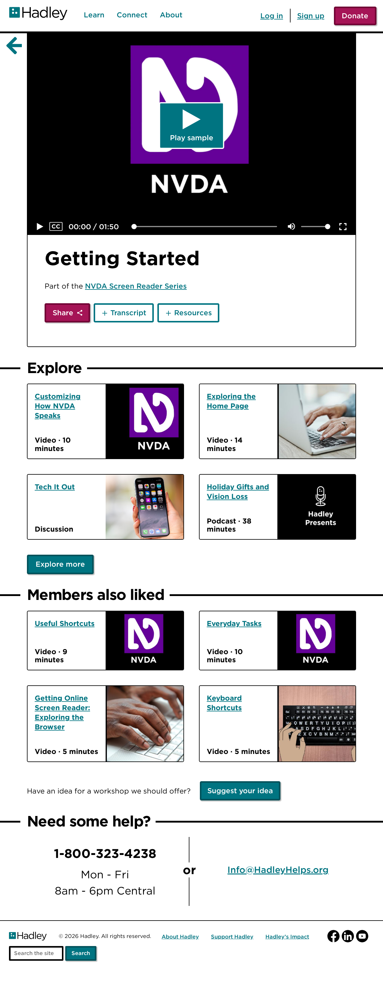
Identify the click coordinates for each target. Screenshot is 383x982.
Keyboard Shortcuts (224, 702)
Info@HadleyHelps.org (278, 870)
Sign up (310, 15)
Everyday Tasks (234, 623)
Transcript (128, 312)
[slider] (134, 226)
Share (63, 312)
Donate (355, 15)
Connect (132, 15)
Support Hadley (232, 937)
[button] (40, 226)
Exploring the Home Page (231, 401)
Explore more (60, 563)
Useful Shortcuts (65, 623)
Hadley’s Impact (287, 937)
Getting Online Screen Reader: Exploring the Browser (62, 712)
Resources (193, 312)
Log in (271, 15)
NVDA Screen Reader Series (136, 285)
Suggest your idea (240, 790)
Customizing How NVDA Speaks (57, 406)
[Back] (13, 46)
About (171, 15)
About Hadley (180, 937)
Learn (94, 15)
